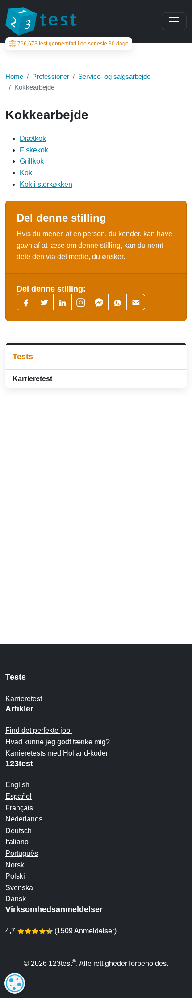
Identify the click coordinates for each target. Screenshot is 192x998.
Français (19, 808)
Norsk (14, 865)
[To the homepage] (41, 21)
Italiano (17, 842)
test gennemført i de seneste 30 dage (73, 44)
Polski (15, 876)
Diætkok (33, 138)
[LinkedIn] (62, 302)
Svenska (19, 887)
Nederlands (23, 819)
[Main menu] (174, 21)
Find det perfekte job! (38, 730)
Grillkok (32, 161)
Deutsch (18, 830)
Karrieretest (32, 378)
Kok (26, 173)
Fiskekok (34, 150)
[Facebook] (26, 302)
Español (18, 796)
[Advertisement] (96, 498)
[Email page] (135, 302)
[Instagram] (80, 302)
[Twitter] (44, 302)
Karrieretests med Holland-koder (56, 753)
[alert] (14, 983)
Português (21, 853)
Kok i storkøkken (46, 184)
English (17, 785)
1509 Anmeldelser (85, 931)
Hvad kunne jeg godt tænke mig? (57, 742)
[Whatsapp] (117, 302)
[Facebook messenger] (99, 302)
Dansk (15, 899)
